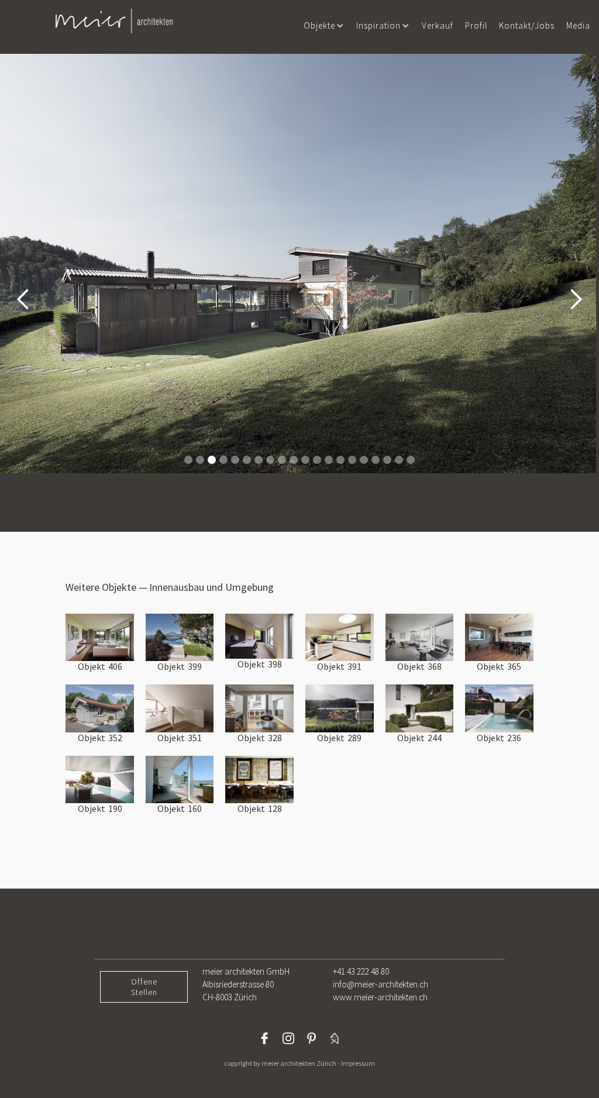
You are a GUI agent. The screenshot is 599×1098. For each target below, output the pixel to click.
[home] (114, 21)
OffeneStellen (144, 986)
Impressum (358, 1063)
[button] (324, 25)
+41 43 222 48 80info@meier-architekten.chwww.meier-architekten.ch (380, 984)
